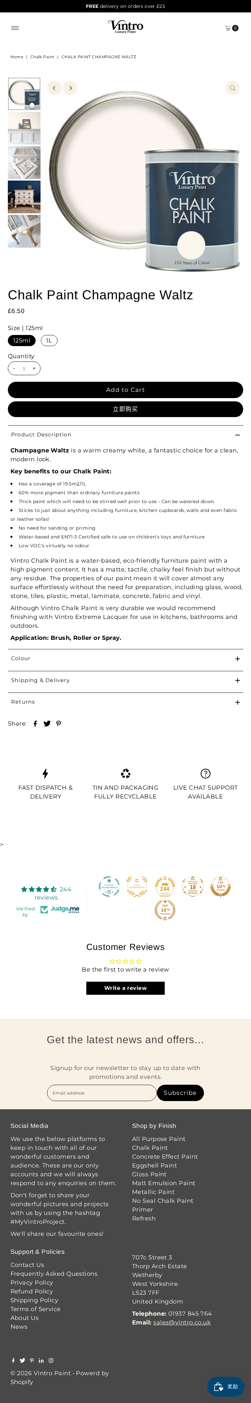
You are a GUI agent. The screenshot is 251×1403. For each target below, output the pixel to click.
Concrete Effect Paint (165, 1156)
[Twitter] (22, 1361)
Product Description (41, 434)
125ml (21, 340)
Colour (20, 658)
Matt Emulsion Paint (163, 1183)
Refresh (144, 1218)
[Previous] (54, 88)
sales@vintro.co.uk (182, 1322)
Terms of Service (35, 1309)
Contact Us (27, 1265)
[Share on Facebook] (35, 723)
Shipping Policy (34, 1300)
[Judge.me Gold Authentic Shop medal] (136, 886)
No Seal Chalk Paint (162, 1200)
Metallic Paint (153, 1192)
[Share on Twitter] (47, 723)
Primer (142, 1209)
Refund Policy (31, 1291)
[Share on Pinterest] (58, 723)
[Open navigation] (15, 28)
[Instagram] (51, 1361)
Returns (23, 702)
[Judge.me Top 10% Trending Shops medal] (165, 910)
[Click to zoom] (233, 88)
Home (17, 56)
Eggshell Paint (154, 1165)
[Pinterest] (32, 1361)
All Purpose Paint (159, 1139)
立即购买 (125, 409)
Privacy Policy (31, 1282)
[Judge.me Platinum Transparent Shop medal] (109, 886)
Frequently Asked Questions (54, 1273)
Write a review (125, 988)
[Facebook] (13, 1361)
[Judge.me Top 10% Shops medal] (220, 886)
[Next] (70, 88)
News (19, 1326)
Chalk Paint (42, 56)
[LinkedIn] (41, 1361)
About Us (24, 1318)
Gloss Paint (149, 1174)
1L (49, 340)
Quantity (21, 356)
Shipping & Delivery (40, 680)
